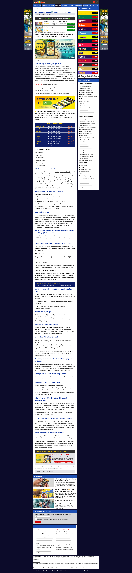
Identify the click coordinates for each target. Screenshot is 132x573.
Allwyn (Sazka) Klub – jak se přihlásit (87, 178)
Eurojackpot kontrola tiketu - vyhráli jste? (87, 123)
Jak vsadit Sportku (83, 141)
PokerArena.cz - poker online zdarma (63, 537)
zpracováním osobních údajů (47, 519)
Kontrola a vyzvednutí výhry (85, 88)
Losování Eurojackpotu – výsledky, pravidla (88, 127)
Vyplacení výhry (40, 160)
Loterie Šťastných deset (84, 171)
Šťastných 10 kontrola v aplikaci (86, 160)
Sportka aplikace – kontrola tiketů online (87, 121)
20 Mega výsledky (83, 173)
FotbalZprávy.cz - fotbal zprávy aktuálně (44, 535)
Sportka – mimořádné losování (86, 148)
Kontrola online (40, 157)
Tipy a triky (39, 155)
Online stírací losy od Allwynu (85, 103)
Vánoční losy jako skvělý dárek (86, 94)
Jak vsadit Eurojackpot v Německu (86, 156)
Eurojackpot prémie (83, 143)
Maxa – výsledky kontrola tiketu (86, 133)
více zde (60, 468)
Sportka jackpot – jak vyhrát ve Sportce (87, 137)
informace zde (57, 563)
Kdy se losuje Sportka (84, 135)
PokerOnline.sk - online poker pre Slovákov (64, 549)
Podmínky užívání (53, 570)
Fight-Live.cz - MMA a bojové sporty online (44, 533)
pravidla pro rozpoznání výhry (63, 172)
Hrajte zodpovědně (37, 466)
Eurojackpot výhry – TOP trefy (85, 139)
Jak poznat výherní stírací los (85, 86)
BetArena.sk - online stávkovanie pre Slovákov (45, 545)
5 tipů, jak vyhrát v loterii (84, 182)
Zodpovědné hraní (79, 557)
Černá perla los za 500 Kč (85, 107)
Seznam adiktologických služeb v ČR (59, 567)
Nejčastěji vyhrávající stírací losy (86, 90)
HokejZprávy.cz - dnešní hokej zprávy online (45, 537)
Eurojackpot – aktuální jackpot (85, 152)
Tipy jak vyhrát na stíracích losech (86, 92)
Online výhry (39, 163)
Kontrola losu (39, 152)
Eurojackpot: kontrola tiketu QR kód (86, 154)
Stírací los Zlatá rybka (84, 109)
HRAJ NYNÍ (71, 23)
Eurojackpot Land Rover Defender (86, 150)
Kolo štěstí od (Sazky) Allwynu (85, 180)
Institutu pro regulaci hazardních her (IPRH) (56, 557)
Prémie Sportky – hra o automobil (86, 119)
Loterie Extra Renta (83, 165)
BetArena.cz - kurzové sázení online (43, 531)
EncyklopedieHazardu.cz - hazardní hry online (65, 533)
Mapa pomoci (69, 567)
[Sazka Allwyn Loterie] (104, 49)
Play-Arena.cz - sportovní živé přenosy (63, 542)
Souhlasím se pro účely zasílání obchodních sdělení (52, 519)
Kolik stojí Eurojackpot (84, 158)
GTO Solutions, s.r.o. (87, 570)
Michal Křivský (50, 14)
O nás (34, 570)
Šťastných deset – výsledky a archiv (86, 129)
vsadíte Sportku (65, 370)
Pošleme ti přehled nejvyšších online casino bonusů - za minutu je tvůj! (53, 514)
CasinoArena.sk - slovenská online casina (64, 547)
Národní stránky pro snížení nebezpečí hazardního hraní (82, 567)
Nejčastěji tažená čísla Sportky (86, 125)
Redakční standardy (44, 570)
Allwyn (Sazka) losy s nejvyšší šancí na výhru (88, 96)
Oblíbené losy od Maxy (84, 101)
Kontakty (38, 570)
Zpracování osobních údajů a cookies (64, 570)
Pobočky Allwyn (40, 165)
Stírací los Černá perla (84, 105)
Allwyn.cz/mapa (43, 321)
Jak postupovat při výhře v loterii (86, 185)
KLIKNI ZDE (39, 84)
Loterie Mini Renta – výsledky (85, 169)
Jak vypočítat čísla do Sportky (85, 187)
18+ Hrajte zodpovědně (77, 570)
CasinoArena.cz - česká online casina (63, 531)
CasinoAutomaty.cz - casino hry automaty (64, 535)
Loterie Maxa (82, 167)
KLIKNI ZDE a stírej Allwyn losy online (63, 462)
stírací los (58, 246)
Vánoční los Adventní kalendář (85, 114)
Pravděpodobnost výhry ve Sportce (86, 131)
